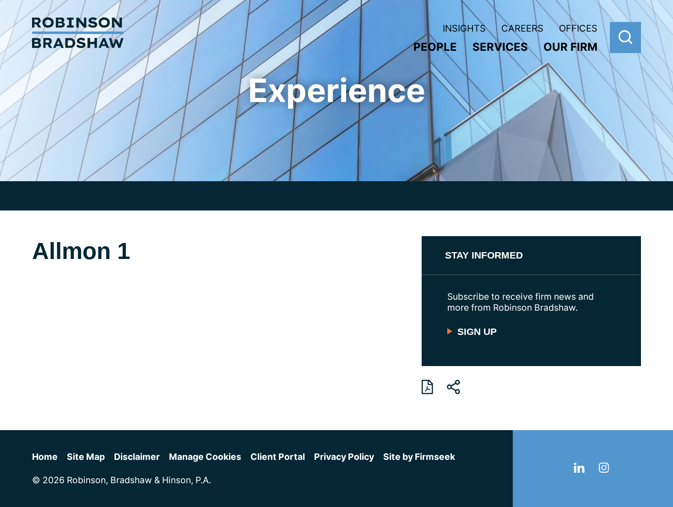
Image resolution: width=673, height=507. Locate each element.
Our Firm (570, 47)
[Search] (625, 37)
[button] (453, 387)
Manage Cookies (205, 456)
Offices (578, 28)
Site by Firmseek (419, 456)
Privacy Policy (344, 456)
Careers (522, 28)
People (435, 47)
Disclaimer (137, 456)
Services (500, 47)
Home (45, 456)
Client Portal (277, 456)
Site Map (86, 456)
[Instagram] (603, 469)
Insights (464, 28)
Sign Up (477, 331)
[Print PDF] (427, 387)
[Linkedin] (579, 469)
